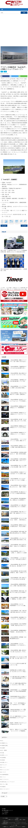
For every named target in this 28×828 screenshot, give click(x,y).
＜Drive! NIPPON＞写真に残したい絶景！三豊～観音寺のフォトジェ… (18, 512)
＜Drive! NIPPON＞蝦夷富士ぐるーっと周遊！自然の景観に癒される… (18, 446)
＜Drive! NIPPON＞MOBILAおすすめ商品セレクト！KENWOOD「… (18, 407)
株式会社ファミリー (16, 221)
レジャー (4, 767)
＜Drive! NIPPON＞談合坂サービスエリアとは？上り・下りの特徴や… (18, 400)
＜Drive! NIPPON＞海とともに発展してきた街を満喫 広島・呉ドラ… (18, 466)
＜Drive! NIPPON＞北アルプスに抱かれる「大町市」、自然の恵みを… (18, 519)
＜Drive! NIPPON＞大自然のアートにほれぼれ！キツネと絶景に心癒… (18, 472)
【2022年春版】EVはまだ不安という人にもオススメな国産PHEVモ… (18, 697)
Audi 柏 (25, 221)
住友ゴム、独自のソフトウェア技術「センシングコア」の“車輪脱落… (18, 730)
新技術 (3, 760)
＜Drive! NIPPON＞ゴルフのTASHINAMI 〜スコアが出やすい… (18, 644)
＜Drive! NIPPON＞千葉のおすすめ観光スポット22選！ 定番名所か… (18, 393)
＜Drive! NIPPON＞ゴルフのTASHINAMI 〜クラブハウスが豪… (18, 604)
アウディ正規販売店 (6, 221)
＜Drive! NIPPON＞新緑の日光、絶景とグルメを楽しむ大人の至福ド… (18, 591)
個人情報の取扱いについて (7, 810)
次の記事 (24, 225)
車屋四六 (4, 786)
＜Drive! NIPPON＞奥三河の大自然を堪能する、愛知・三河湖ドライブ (18, 571)
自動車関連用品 (5, 774)
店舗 (5, 71)
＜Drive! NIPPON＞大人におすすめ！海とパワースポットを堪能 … (18, 479)
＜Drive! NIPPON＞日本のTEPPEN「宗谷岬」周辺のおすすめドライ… (18, 624)
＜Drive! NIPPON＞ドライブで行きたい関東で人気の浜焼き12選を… (18, 387)
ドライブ (4, 772)
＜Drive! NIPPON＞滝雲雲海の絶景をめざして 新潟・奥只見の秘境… (18, 453)
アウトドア (4, 764)
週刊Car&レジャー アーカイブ (8, 781)
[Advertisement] (14, 29)
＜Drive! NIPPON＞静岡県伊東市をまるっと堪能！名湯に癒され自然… (18, 585)
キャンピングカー (5, 769)
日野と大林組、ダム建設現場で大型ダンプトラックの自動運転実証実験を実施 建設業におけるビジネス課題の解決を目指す (14, 251)
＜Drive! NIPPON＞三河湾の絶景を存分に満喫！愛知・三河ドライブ (18, 459)
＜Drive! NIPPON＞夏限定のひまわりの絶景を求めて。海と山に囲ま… (18, 525)
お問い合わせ (4, 813)
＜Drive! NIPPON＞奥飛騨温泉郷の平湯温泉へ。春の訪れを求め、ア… (18, 631)
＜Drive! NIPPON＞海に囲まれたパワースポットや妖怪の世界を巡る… (18, 492)
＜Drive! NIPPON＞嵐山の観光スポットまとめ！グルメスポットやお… (18, 374)
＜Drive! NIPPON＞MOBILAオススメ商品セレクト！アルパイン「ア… (18, 413)
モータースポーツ (5, 789)
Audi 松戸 (21, 221)
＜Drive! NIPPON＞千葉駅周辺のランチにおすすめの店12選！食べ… (18, 367)
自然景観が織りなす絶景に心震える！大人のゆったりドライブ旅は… (18, 670)
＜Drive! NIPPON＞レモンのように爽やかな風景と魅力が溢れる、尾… (18, 538)
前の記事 (4, 225)
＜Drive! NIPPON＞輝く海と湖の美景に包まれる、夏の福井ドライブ (18, 565)
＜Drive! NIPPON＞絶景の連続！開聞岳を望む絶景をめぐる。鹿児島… (18, 532)
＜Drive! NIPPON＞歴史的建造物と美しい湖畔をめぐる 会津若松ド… (18, 499)
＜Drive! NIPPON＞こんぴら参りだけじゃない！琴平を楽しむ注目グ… (18, 558)
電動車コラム (4, 743)
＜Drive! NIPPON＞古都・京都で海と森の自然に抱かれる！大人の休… (18, 611)
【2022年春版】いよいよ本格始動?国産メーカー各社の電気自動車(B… (18, 690)
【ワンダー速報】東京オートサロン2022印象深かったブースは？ (18, 717)
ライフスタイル (5, 779)
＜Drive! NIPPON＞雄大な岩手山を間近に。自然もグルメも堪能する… (18, 545)
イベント (4, 776)
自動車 (3, 747)
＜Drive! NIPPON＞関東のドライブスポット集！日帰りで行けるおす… (18, 360)
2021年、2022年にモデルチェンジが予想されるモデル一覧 (18, 723)
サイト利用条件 (5, 812)
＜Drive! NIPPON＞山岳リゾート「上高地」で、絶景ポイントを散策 (18, 552)
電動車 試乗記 (5, 745)
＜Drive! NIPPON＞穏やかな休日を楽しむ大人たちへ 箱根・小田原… (18, 486)
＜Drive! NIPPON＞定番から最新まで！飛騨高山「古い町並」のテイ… (18, 598)
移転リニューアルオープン (11, 221)
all (1, 71)
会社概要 (4, 808)
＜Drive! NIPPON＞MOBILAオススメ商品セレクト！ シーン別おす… (18, 433)
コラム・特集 (4, 784)
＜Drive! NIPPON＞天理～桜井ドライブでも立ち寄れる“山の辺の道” (18, 578)
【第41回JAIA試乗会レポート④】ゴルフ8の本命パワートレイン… (18, 710)
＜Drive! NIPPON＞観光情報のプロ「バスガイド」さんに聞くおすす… (18, 618)
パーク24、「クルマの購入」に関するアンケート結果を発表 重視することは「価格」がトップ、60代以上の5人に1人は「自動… (14, 288)
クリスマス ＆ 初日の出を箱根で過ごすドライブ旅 (18, 664)
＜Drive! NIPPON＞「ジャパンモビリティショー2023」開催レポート (18, 440)
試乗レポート (4, 762)
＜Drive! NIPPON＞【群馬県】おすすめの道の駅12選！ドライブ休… (18, 380)
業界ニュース (4, 755)
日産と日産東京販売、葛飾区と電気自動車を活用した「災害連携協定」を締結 (14, 269)
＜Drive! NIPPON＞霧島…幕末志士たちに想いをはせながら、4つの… (18, 651)
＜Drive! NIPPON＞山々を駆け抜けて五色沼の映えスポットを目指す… (18, 505)
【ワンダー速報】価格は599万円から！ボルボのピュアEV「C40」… (18, 684)
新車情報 (4, 757)
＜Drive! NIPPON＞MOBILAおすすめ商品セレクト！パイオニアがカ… (18, 426)
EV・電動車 (4, 750)
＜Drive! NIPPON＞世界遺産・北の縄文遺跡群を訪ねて (18, 637)
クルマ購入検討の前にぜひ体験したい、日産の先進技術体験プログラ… (18, 677)
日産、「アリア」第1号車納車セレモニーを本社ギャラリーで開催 (18, 703)
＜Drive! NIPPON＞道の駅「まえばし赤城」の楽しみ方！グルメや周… (18, 420)
